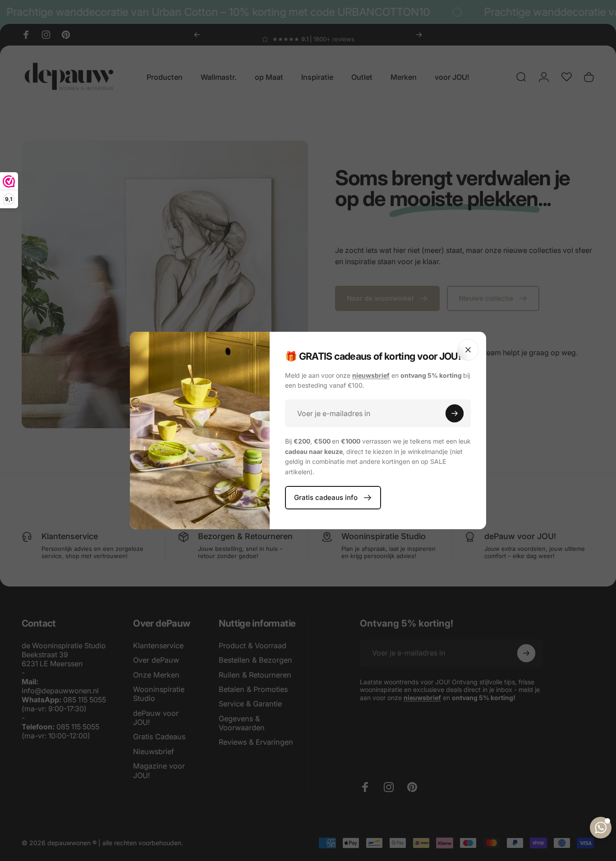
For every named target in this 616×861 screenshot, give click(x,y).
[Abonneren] (455, 413)
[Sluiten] (468, 350)
